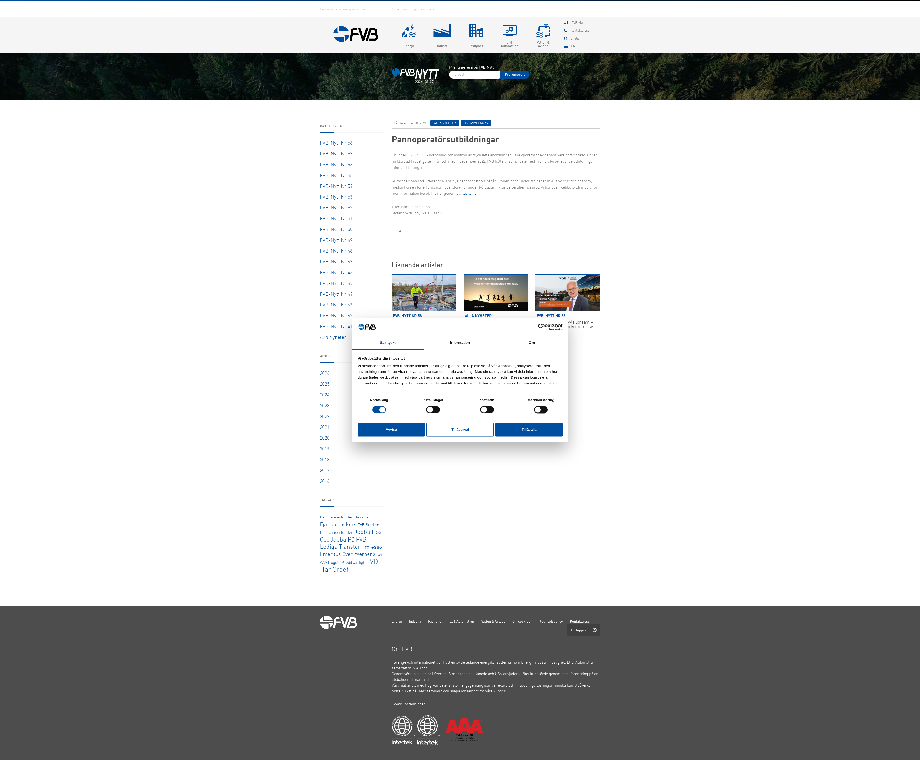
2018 (324, 460)
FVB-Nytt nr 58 (336, 143)
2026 (324, 373)
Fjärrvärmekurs (338, 524)
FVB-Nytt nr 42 (336, 316)
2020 (324, 438)
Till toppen (578, 630)
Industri (415, 621)
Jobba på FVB (348, 540)
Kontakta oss (580, 621)
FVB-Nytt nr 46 (336, 273)
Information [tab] (460, 343)
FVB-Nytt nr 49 (336, 240)
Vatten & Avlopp (493, 621)
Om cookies (521, 621)
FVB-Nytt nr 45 (336, 283)
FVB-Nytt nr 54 (336, 186)
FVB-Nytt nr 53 (336, 197)
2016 (324, 481)
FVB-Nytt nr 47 (336, 262)
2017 (324, 470)
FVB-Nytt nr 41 (336, 326)
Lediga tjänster (340, 547)
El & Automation (462, 621)
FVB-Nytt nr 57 (336, 154)
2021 (324, 427)
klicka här (470, 194)
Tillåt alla (529, 430)
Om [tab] (532, 343)
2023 (324, 406)
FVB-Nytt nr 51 (336, 219)
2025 (324, 384)
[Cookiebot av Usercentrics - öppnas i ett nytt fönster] (542, 326)
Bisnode (361, 517)
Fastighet (435, 621)
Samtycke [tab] (388, 343)
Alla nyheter (333, 337)
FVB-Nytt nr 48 (336, 251)
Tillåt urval (460, 430)
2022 (324, 416)
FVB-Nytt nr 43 (336, 305)
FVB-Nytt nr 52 (336, 208)
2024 (324, 395)
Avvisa (391, 430)
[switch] (433, 409)
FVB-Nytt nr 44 (336, 294)
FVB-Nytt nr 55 (336, 175)
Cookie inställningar (408, 704)
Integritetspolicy (550, 621)
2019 (324, 449)
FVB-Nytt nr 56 (336, 165)
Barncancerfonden (336, 517)
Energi (397, 621)
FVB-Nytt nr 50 (336, 229)
